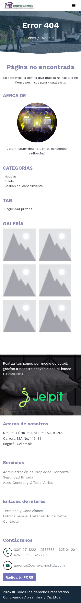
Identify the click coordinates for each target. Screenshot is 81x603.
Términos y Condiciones (23, 511)
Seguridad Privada (18, 477)
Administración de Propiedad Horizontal (36, 472)
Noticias (11, 176)
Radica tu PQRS (19, 577)
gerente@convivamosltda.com (39, 565)
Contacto (11, 521)
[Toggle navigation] (73, 6)
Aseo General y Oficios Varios (28, 482)
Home (31, 38)
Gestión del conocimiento (24, 186)
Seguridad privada (18, 209)
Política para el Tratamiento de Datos (35, 516)
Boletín (10, 181)
